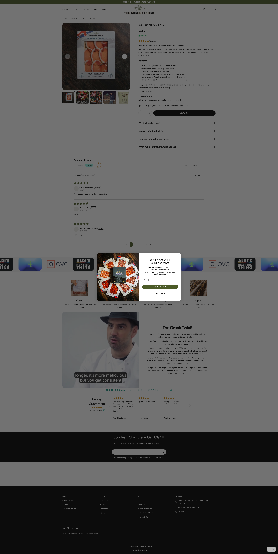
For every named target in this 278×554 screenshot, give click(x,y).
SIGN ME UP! (160, 287)
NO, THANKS (160, 293)
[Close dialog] (179, 255)
